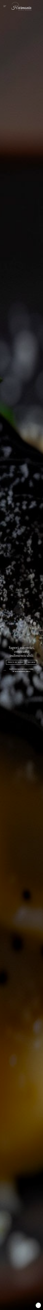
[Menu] (4, 6)
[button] (15, 662)
